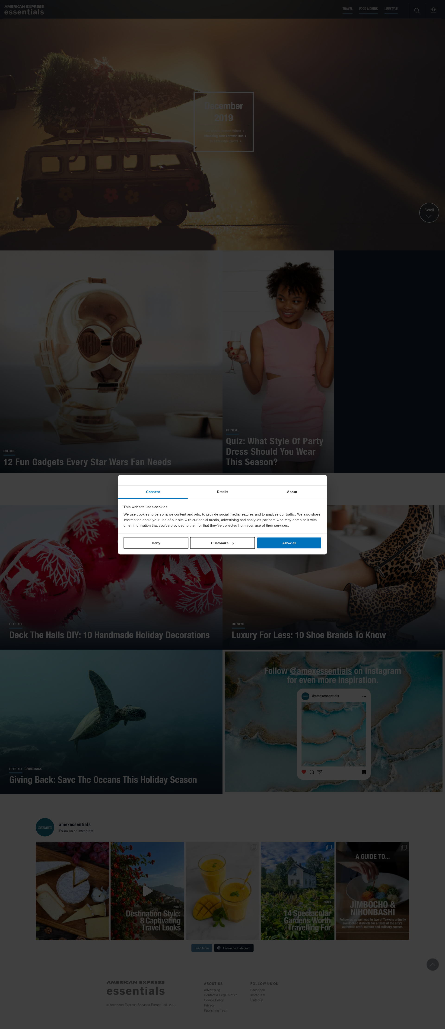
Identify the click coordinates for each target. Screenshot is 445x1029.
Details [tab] (222, 492)
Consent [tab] (153, 492)
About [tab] (292, 492)
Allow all (289, 543)
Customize (220, 543)
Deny (156, 543)
